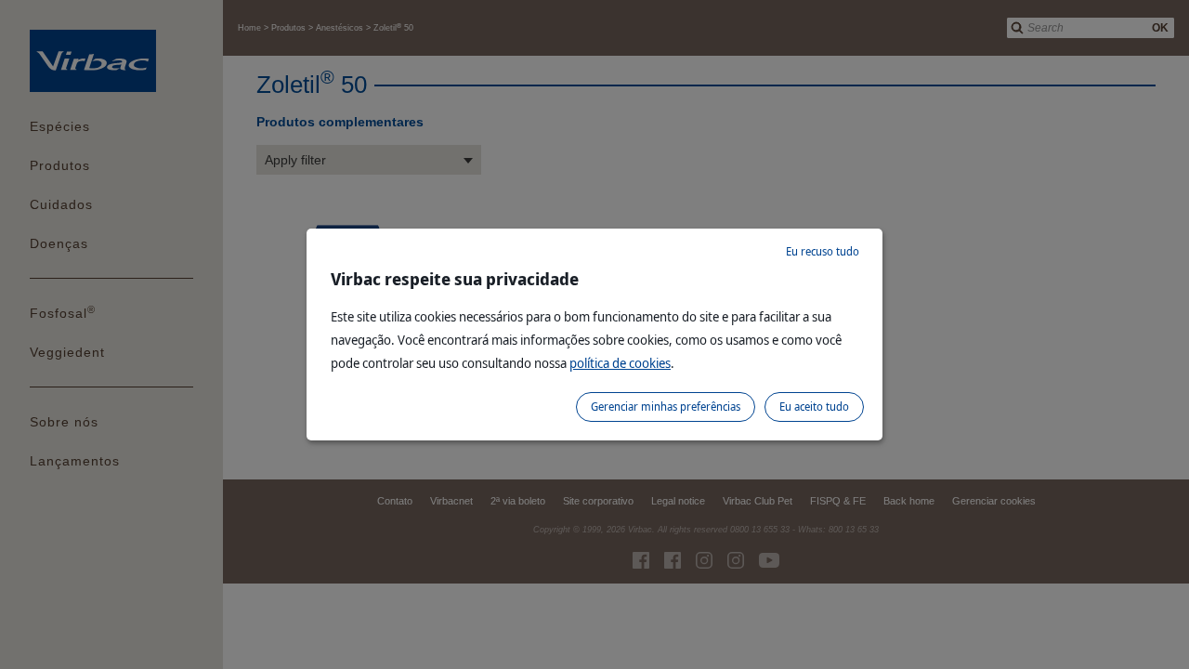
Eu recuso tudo (822, 251)
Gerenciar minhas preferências (665, 406)
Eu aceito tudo (814, 406)
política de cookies (620, 363)
